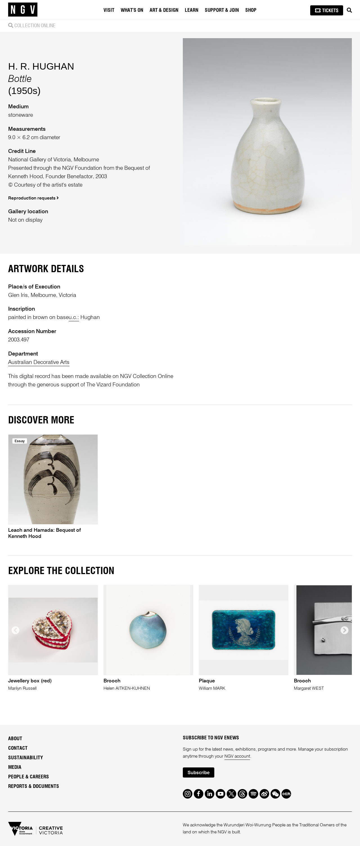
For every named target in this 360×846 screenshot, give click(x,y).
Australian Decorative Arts (38, 362)
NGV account (237, 756)
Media (14, 767)
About (15, 738)
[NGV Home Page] (22, 10)
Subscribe (199, 773)
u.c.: (74, 317)
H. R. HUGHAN (41, 66)
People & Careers (28, 776)
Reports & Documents (33, 786)
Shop (250, 10)
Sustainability (25, 757)
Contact (18, 748)
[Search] (349, 10)
